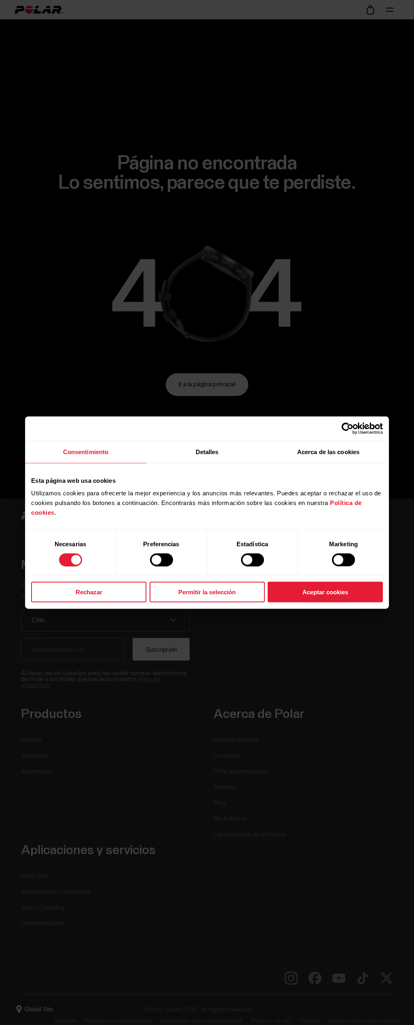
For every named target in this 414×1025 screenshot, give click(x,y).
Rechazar (89, 592)
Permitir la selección (207, 592)
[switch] (161, 559)
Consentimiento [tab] (85, 451)
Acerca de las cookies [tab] (328, 451)
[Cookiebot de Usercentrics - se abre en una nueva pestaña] (347, 428)
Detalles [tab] (207, 451)
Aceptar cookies (325, 592)
